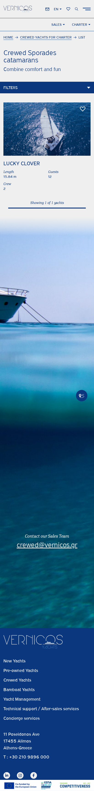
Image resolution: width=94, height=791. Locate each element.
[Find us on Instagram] (20, 772)
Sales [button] (56, 24)
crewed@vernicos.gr (47, 545)
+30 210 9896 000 (29, 757)
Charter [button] (79, 24)
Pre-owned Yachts (20, 670)
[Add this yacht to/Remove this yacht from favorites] (83, 109)
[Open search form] (76, 9)
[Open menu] (87, 9)
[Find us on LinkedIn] (6, 772)
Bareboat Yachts (19, 689)
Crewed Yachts (17, 680)
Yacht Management (21, 699)
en (56, 9)
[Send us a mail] (47, 9)
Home (8, 37)
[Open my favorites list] (68, 9)
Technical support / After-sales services (41, 709)
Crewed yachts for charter (46, 37)
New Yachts (14, 661)
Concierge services (21, 718)
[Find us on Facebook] (33, 772)
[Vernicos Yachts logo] (17, 9)
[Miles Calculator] (81, 395)
